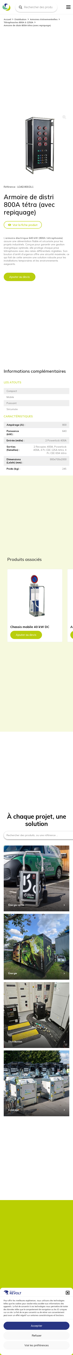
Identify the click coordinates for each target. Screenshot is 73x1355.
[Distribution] (36, 1015)
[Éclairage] (36, 1083)
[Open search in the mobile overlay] (36, 7)
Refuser (36, 1335)
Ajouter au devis (19, 277)
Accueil (7, 19)
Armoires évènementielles (44, 19)
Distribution (20, 19)
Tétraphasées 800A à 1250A (18, 22)
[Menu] (68, 7)
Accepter (36, 1325)
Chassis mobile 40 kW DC (29, 627)
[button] (67, 1293)
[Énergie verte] (36, 878)
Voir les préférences (36, 1345)
